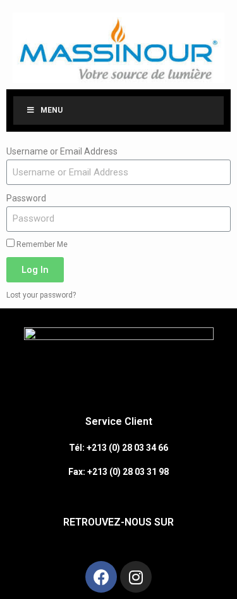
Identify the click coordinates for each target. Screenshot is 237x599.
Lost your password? (41, 295)
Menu (51, 110)
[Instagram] (136, 577)
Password (26, 198)
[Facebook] (101, 577)
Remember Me (41, 244)
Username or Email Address (62, 151)
